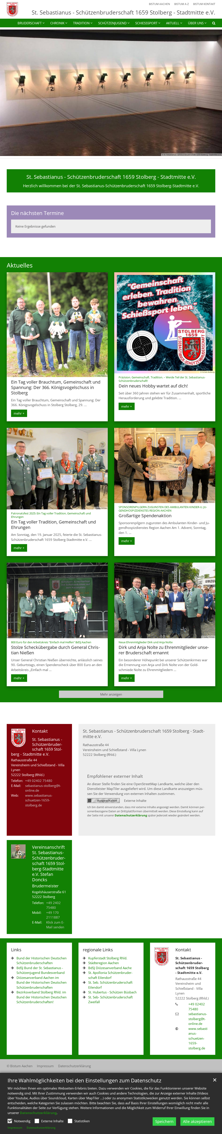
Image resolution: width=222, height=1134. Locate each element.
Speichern (164, 1121)
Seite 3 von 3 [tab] (118, 151)
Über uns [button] (196, 23)
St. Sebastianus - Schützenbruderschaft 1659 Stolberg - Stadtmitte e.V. (111, 177)
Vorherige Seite (8, 93)
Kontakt (40, 731)
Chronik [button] (57, 23)
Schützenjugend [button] (112, 23)
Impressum (15, 1127)
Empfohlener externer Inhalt (115, 776)
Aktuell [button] (172, 23)
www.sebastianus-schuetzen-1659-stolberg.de (38, 800)
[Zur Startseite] (12, 9)
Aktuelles (20, 265)
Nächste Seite (213, 93)
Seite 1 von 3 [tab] (103, 151)
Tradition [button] (81, 23)
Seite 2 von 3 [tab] (111, 151)
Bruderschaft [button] (30, 23)
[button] (211, 24)
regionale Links (98, 949)
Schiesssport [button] (146, 23)
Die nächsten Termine (37, 213)
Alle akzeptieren (197, 1121)
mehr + (19, 413)
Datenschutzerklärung (38, 1113)
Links (16, 949)
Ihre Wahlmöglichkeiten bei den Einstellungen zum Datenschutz (84, 1080)
